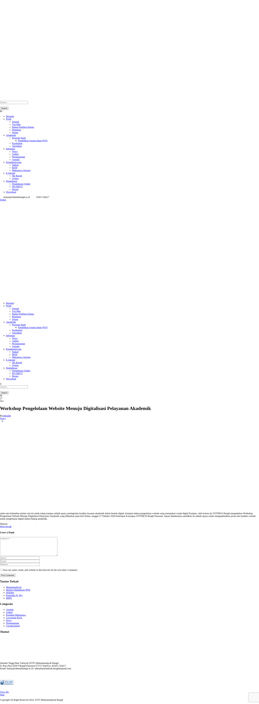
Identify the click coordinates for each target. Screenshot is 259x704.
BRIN (9, 598)
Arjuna (15, 178)
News (15, 151)
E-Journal (10, 173)
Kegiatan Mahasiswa (16, 615)
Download (11, 192)
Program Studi (19, 138)
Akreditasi (17, 146)
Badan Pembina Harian (23, 127)
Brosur (15, 189)
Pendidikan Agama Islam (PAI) (33, 140)
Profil (8, 119)
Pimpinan (16, 130)
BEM (14, 167)
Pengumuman (18, 157)
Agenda (15, 159)
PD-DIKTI (17, 186)
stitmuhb (7, 415)
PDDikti (10, 592)
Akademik (11, 135)
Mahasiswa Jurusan (21, 170)
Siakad (15, 165)
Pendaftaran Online (21, 184)
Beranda (10, 116)
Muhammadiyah (13, 587)
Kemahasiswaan (13, 162)
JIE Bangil (17, 175)
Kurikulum (17, 143)
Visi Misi (16, 124)
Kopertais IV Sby (14, 595)
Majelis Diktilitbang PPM (18, 590)
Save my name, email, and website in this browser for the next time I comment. (40, 570)
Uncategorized (13, 626)
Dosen (15, 132)
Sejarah (15, 121)
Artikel (15, 154)
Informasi (10, 148)
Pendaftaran (11, 181)
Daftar (3, 200)
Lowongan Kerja (14, 617)
